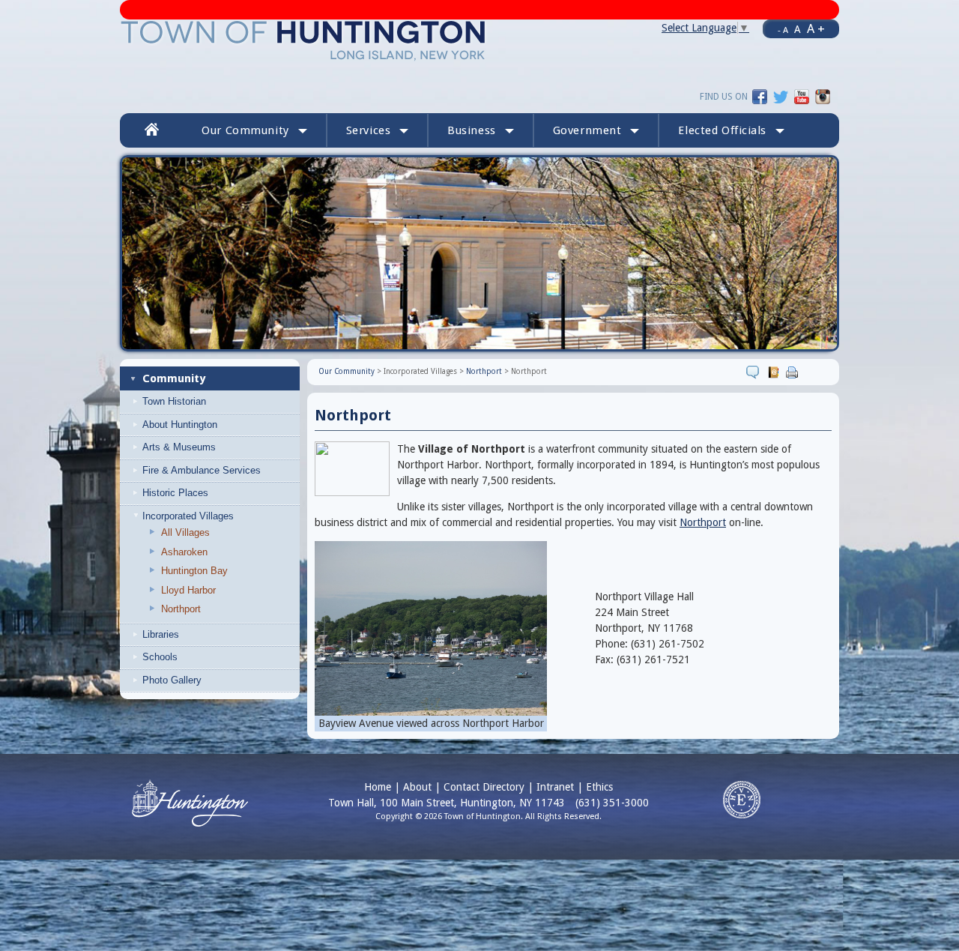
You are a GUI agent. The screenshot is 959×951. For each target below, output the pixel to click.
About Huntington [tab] (179, 424)
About (417, 787)
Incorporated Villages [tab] (188, 516)
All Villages (185, 532)
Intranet (555, 787)
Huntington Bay (194, 570)
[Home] (304, 40)
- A (783, 30)
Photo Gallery (172, 680)
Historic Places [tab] (175, 492)
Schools (160, 656)
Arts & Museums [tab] (179, 447)
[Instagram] (823, 96)
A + (816, 28)
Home (377, 787)
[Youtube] (802, 96)
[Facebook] (760, 96)
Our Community (346, 371)
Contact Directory (484, 787)
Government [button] (587, 130)
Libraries (160, 634)
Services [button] (368, 130)
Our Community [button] (245, 130)
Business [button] (471, 130)
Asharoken (184, 552)
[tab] (221, 401)
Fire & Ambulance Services (201, 470)
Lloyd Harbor (188, 590)
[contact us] (775, 372)
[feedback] (754, 372)
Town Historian (174, 401)
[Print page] (794, 372)
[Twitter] (781, 96)
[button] (731, 130)
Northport (181, 609)
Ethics (599, 787)
